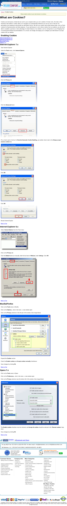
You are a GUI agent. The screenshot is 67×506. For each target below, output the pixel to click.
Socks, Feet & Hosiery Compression (33, 463)
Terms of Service (5, 471)
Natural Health (47, 466)
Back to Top (4, 223)
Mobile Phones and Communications (34, 480)
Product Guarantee (5, 468)
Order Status (37, 4)
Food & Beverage (48, 482)
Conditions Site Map (49, 488)
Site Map (17, 466)
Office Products (29, 484)
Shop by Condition (29, 469)
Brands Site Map (48, 487)
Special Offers (28, 476)
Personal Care (28, 465)
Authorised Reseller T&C (7, 469)
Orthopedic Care (48, 461)
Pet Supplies (47, 475)
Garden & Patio (47, 464)
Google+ (11, 439)
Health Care (28, 471)
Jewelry (46, 471)
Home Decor (28, 473)
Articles (45, 493)
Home (23, 4)
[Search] (46, 8)
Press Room (18, 465)
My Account (29, 4)
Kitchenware (47, 469)
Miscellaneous (28, 482)
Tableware (46, 460)
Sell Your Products (19, 463)
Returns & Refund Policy (7, 463)
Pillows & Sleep (47, 458)
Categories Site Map (49, 485)
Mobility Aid (46, 463)
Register (61, 1)
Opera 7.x (3, 42)
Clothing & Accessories (49, 472)
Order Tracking (4, 466)
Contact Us (44, 4)
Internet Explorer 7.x (6, 38)
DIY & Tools (46, 477)
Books (45, 474)
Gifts (45, 468)
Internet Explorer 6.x (6, 39)
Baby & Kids (28, 474)
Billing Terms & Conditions (7, 460)
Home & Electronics (30, 466)
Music (26, 477)
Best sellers (28, 460)
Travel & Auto (28, 468)
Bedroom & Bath (29, 462)
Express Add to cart (5, 474)
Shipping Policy (4, 465)
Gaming (46, 480)
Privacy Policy (4, 473)
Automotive (46, 479)
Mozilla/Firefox (4, 41)
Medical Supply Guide (49, 490)
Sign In (55, 1)
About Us (17, 460)
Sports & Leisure (29, 479)
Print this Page (47, 491)
